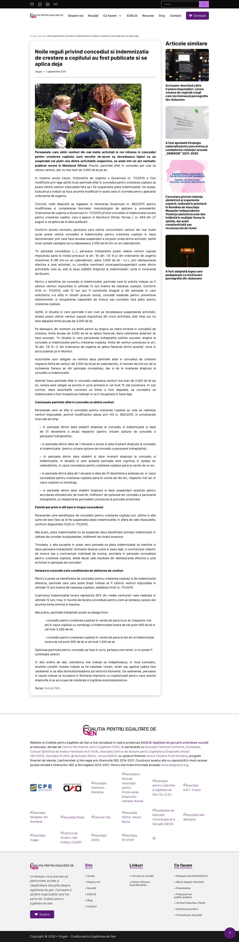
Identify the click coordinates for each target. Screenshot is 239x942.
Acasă (33, 36)
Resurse (148, 15)
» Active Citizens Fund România (140, 884)
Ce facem (110, 15)
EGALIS (132, 15)
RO (55, 4)
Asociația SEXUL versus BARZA (95, 756)
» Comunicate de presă (188, 915)
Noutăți (93, 15)
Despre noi (75, 15)
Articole (41, 36)
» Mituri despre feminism (189, 882)
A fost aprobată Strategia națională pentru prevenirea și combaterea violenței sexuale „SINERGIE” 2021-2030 (187, 148)
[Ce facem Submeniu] (120, 16)
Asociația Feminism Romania (164, 747)
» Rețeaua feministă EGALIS (191, 876)
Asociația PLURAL (58, 756)
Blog (162, 15)
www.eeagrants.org (174, 765)
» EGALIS (90, 894)
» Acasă (90, 876)
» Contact (91, 906)
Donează (200, 15)
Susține (44, 914)
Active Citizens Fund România (167, 756)
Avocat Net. (52, 688)
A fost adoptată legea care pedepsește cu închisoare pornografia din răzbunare (184, 275)
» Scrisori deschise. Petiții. (190, 902)
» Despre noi (92, 882)
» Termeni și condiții (142, 876)
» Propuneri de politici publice (183, 896)
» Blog (89, 900)
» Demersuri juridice (186, 909)
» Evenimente (182, 888)
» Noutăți (90, 888)
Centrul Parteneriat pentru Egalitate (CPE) (91, 747)
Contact (175, 15)
